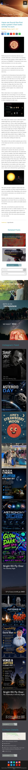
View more (14, 290)
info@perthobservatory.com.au (10, 745)
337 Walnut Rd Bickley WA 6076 (10, 741)
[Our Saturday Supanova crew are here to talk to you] (14, 455)
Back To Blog (11, 265)
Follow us (6, 724)
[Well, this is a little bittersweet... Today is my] (14, 364)
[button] (25, 3)
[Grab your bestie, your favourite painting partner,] (14, 547)
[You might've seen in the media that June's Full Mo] (14, 427)
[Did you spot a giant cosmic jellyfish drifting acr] (14, 484)
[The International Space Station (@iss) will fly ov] (14, 705)
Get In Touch (6, 755)
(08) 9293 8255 (7, 743)
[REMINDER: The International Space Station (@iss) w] (14, 579)
